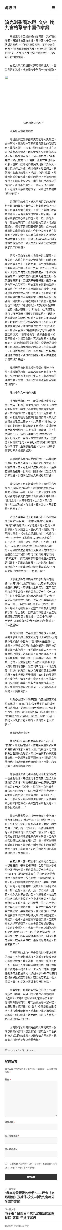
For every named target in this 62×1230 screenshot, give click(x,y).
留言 (8, 1079)
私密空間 (18, 699)
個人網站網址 (11, 1149)
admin (32, 1050)
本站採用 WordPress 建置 (17, 1225)
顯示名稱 (10, 1122)
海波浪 (10, 7)
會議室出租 (11, 421)
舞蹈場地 (18, 40)
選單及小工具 (53, 7)
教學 (12, 624)
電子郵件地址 (12, 1135)
